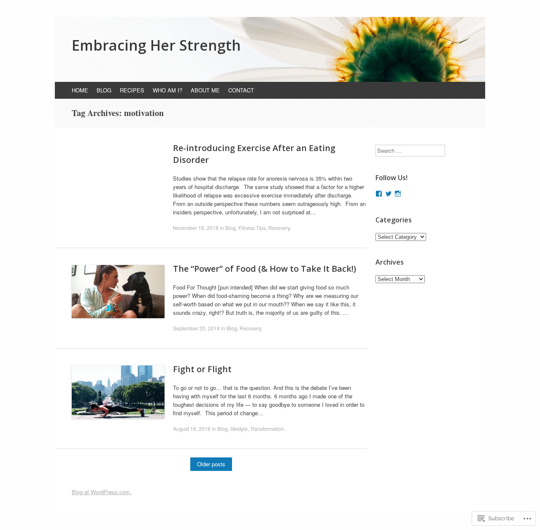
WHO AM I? (167, 90)
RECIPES (132, 90)
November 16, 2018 (196, 227)
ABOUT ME (205, 90)
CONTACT (241, 90)
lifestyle (239, 428)
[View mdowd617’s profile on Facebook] (378, 193)
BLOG (104, 90)
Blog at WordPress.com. (102, 492)
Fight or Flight (202, 369)
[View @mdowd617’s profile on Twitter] (388, 193)
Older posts (211, 464)
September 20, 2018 (196, 328)
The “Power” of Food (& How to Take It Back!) (264, 268)
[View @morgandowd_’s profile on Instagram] (397, 193)
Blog (230, 227)
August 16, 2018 (192, 428)
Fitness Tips (252, 227)
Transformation (267, 428)
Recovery (279, 227)
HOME (80, 90)
